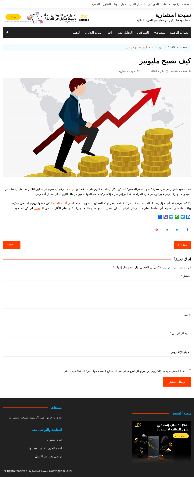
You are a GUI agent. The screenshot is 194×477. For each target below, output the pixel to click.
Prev (184, 245)
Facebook (187, 229)
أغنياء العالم (60, 203)
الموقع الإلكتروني (181, 352)
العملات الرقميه (182, 4)
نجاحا (37, 208)
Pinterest (156, 229)
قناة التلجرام (54, 440)
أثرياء (72, 189)
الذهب (96, 4)
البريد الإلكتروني (180, 333)
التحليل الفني (137, 4)
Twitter (177, 229)
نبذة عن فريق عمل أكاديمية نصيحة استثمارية (35, 417)
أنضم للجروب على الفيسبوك (45, 448)
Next (10, 245)
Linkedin (167, 229)
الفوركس (153, 4)
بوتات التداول (110, 4)
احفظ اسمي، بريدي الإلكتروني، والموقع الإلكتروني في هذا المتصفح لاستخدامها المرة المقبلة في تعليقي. (124, 371)
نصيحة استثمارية (173, 15)
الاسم (186, 314)
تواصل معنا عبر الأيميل (48, 456)
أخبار (124, 4)
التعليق (186, 276)
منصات (165, 4)
